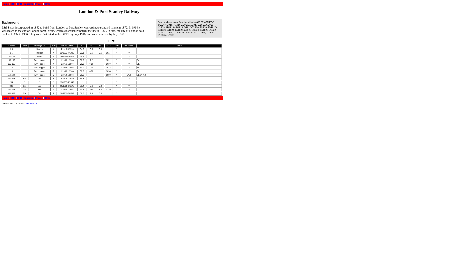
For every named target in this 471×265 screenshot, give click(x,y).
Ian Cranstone (31, 103)
